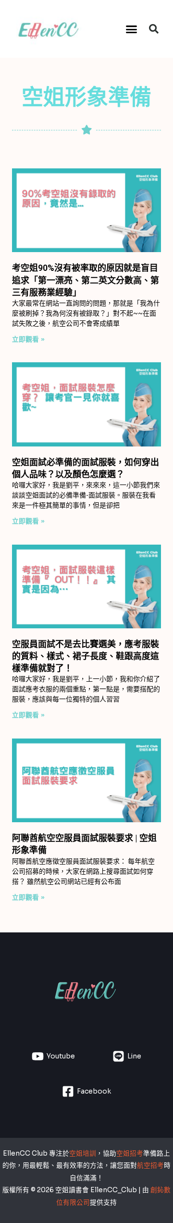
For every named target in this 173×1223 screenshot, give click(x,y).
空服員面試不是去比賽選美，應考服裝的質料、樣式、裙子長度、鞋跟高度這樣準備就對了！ (85, 656)
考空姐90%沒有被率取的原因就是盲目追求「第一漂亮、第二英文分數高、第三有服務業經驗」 (85, 280)
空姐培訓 (82, 1153)
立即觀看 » (28, 339)
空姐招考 (129, 1153)
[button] (132, 29)
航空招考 (150, 1165)
